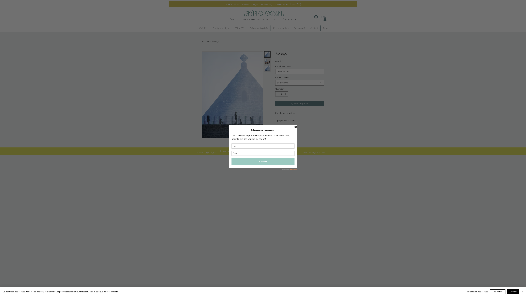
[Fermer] (522, 291)
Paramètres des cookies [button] (477, 291)
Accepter (513, 291)
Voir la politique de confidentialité (104, 291)
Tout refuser (498, 291)
